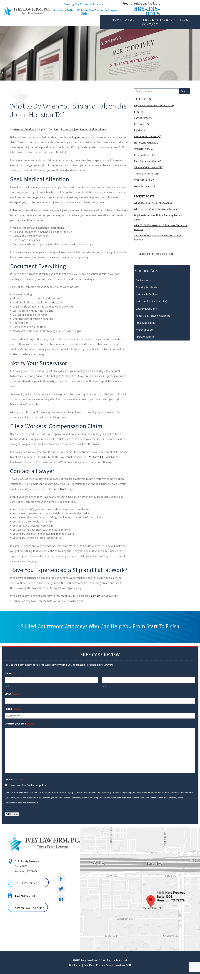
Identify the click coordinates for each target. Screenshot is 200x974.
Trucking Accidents (146, 287)
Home (117, 20)
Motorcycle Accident (145, 142)
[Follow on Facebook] (61, 878)
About (131, 20)
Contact (150, 24)
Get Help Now (12, 814)
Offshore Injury (142, 148)
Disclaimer (75, 965)
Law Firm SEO (123, 965)
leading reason (76, 137)
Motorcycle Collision (146, 294)
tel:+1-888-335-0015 (29, 883)
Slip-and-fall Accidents (93, 129)
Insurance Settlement (146, 136)
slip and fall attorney (60, 489)
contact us (97, 596)
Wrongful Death (142, 185)
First (7, 686)
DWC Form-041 (96, 457)
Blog (183, 20)
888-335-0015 (147, 11)
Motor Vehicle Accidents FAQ (151, 301)
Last (104, 686)
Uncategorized (142, 179)
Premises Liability (145, 323)
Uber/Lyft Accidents (146, 308)
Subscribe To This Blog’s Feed (156, 253)
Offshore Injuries (144, 337)
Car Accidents (141, 117)
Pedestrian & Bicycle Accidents (152, 315)
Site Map (89, 965)
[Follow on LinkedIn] (61, 898)
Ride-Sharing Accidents (146, 161)
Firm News (139, 124)
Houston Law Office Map (28, 908)
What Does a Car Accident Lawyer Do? (154, 202)
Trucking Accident (143, 173)
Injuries (138, 130)
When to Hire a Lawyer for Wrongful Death (156, 208)
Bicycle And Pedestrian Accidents (151, 105)
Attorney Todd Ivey (24, 129)
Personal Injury (157, 20)
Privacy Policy (104, 965)
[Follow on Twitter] (61, 888)
